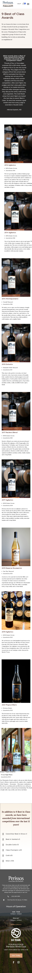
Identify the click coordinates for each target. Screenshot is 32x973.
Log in (19, 3)
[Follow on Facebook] (13, 962)
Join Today (16, 955)
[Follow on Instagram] (18, 962)
